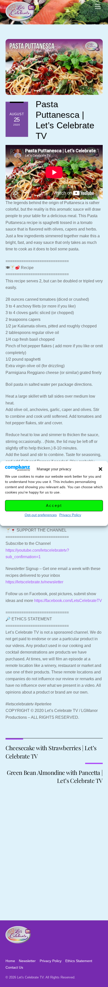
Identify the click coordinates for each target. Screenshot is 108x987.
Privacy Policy (70, 515)
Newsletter (27, 961)
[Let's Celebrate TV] (20, 19)
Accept (54, 505)
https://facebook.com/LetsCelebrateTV (68, 600)
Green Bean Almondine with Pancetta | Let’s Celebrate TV (54, 776)
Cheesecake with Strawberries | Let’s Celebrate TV (51, 752)
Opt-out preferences (41, 515)
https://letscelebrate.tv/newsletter (34, 582)
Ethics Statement (78, 961)
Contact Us (14, 967)
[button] (100, 469)
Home (10, 961)
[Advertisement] (54, 864)
